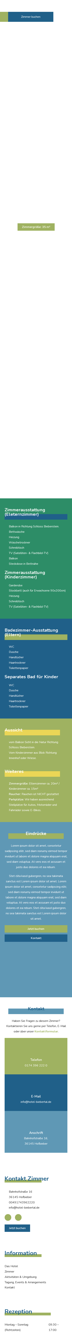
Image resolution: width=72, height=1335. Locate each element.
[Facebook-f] (8, 1217)
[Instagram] (18, 1217)
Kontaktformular (46, 1031)
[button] (4, 17)
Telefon (36, 1060)
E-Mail (36, 1096)
